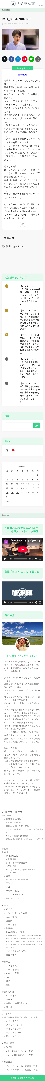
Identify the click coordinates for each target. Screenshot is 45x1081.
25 (12, 492)
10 (7, 483)
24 (7, 492)
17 (7, 488)
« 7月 (7, 501)
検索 (7, 416)
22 (33, 488)
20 (22, 488)
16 (38, 483)
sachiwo (22, 74)
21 (27, 488)
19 (17, 488)
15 (33, 483)
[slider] (20, 602)
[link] (22, 224)
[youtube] (13, 450)
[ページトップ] (40, 1075)
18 (12, 488)
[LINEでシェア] (31, 59)
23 (38, 488)
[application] (22, 549)
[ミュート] (36, 559)
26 (17, 492)
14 (27, 483)
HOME (7, 10)
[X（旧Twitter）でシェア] (4, 59)
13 (22, 483)
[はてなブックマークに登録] (18, 59)
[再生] (5, 559)
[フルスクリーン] (40, 559)
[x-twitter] (7, 450)
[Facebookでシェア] (11, 59)
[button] (23, 593)
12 (17, 483)
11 (12, 483)
